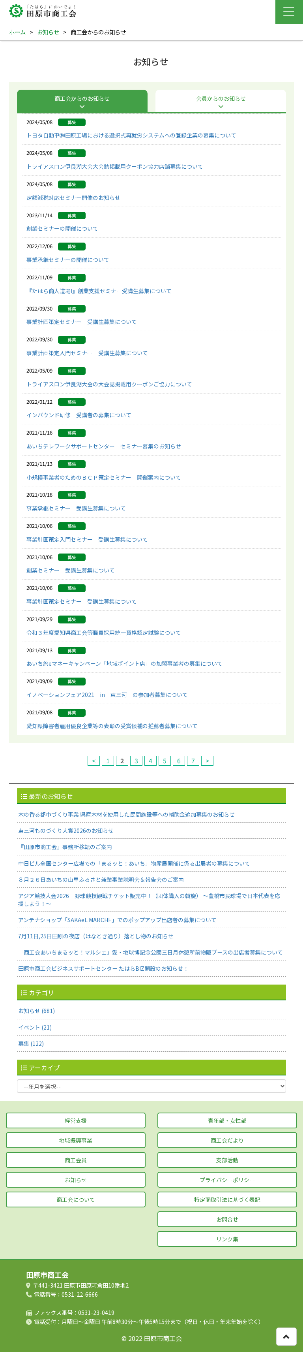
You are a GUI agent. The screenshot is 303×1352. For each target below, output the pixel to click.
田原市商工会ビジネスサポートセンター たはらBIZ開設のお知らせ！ (103, 968)
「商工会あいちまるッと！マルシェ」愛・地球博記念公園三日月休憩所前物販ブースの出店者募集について (150, 952)
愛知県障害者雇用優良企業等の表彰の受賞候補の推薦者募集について (112, 726)
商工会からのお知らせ (82, 98)
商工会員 (76, 1160)
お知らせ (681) (36, 1011)
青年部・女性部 (227, 1120)
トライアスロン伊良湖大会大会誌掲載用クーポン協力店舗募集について (114, 166)
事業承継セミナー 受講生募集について (76, 508)
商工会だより (227, 1140)
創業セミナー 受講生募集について (70, 570)
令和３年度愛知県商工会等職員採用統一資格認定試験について (103, 632)
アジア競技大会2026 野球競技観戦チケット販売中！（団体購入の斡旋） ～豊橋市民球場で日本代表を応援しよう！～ (149, 900)
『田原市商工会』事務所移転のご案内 (65, 847)
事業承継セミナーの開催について (67, 260)
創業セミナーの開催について (62, 228)
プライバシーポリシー (227, 1180)
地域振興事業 (75, 1140)
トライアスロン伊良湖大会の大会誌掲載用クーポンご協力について (109, 384)
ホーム (17, 32)
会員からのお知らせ (221, 98)
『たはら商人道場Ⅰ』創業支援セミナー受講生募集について (99, 291)
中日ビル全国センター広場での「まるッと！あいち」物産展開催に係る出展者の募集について (134, 863)
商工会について (75, 1199)
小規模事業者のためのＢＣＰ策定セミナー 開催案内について (103, 477)
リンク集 (227, 1239)
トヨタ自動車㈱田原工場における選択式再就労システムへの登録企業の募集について (131, 135)
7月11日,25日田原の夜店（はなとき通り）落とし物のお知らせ (96, 936)
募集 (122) (31, 1043)
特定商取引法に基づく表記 (227, 1199)
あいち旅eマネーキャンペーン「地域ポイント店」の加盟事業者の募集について (124, 663)
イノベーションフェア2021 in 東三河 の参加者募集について (107, 695)
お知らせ (48, 32)
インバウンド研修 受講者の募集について (78, 415)
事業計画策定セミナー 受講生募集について (81, 322)
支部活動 (227, 1160)
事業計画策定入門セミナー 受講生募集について (87, 353)
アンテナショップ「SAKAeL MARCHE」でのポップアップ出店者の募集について (117, 920)
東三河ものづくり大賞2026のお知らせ (66, 830)
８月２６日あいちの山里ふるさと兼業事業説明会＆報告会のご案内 (101, 879)
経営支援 (76, 1120)
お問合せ (227, 1219)
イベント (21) (35, 1027)
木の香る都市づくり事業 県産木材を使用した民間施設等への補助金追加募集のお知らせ (126, 814)
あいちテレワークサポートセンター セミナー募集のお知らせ (103, 446)
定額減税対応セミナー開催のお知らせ (73, 197)
